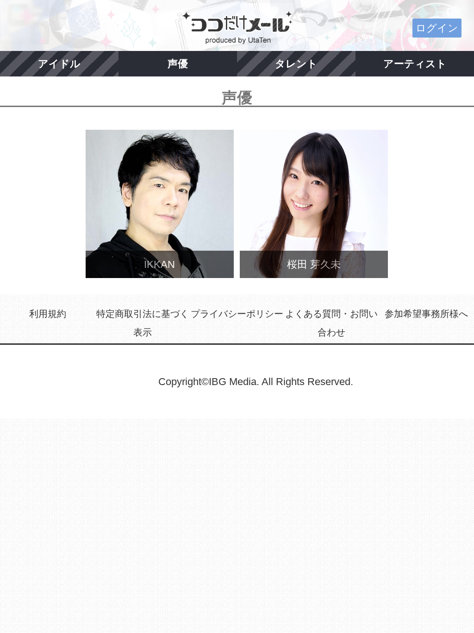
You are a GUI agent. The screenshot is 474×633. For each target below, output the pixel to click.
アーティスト (415, 64)
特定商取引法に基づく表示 (142, 323)
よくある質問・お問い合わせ (331, 323)
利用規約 (47, 314)
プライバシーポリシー (237, 314)
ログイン (437, 28)
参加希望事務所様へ (426, 314)
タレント (296, 64)
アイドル (59, 64)
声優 (178, 64)
